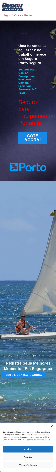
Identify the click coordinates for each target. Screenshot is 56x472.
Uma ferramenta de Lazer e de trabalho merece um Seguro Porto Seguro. (32, 54)
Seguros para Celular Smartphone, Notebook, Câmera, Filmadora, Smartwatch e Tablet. (27, 81)
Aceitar (28, 449)
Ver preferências (28, 465)
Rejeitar (28, 457)
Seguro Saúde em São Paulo (19, 15)
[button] (51, 426)
